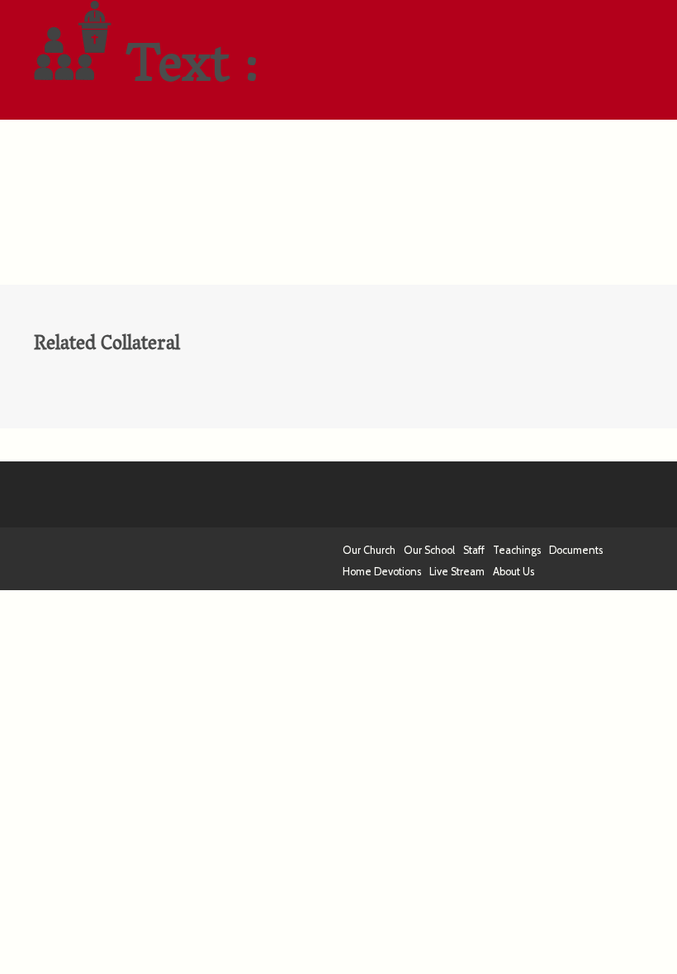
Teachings (517, 550)
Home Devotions (382, 571)
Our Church (369, 550)
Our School (429, 550)
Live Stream (457, 571)
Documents (576, 550)
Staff (474, 550)
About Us (513, 571)
